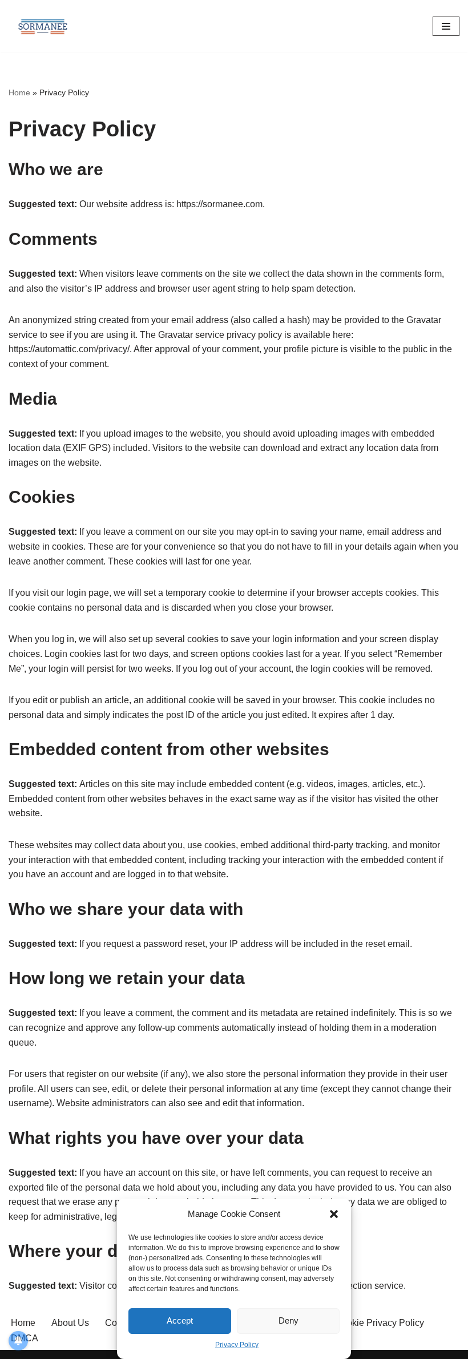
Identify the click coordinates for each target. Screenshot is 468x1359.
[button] (334, 1214)
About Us (70, 1323)
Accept (180, 1320)
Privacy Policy (237, 1345)
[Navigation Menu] (446, 26)
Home (19, 92)
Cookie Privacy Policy (379, 1323)
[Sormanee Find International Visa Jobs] (43, 26)
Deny (288, 1320)
